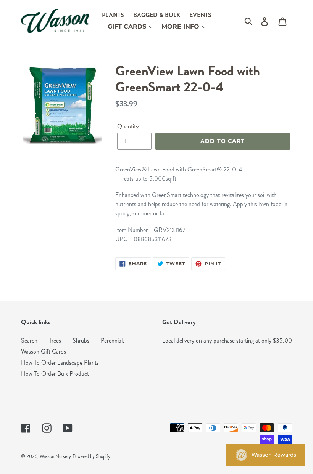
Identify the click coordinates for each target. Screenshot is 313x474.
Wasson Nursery (55, 456)
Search (29, 340)
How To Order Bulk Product (55, 373)
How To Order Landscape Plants (60, 362)
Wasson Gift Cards (43, 351)
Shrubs (81, 340)
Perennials (113, 340)
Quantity (128, 126)
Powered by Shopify (91, 456)
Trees (55, 340)
